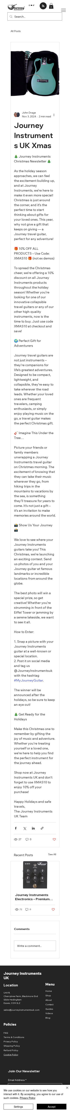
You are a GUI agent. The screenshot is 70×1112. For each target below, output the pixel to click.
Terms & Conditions (14, 1037)
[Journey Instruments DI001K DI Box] (35, 874)
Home (48, 991)
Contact (49, 1004)
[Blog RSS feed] (43, 6)
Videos (49, 1013)
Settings (18, 1106)
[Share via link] (42, 828)
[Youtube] (31, 5)
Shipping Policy (12, 1045)
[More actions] (54, 114)
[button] (51, 6)
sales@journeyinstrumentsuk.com (21, 1010)
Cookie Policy (11, 1054)
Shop (48, 995)
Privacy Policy (11, 1041)
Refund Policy (11, 1050)
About (48, 1000)
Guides (49, 1009)
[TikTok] (33, 5)
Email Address (17, 1080)
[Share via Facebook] (15, 828)
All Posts (16, 31)
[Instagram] (29, 5)
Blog (47, 1017)
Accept (51, 1106)
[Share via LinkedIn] (33, 828)
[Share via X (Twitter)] (24, 828)
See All (52, 854)
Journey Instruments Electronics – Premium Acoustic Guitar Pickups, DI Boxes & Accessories (34, 897)
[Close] (65, 1090)
